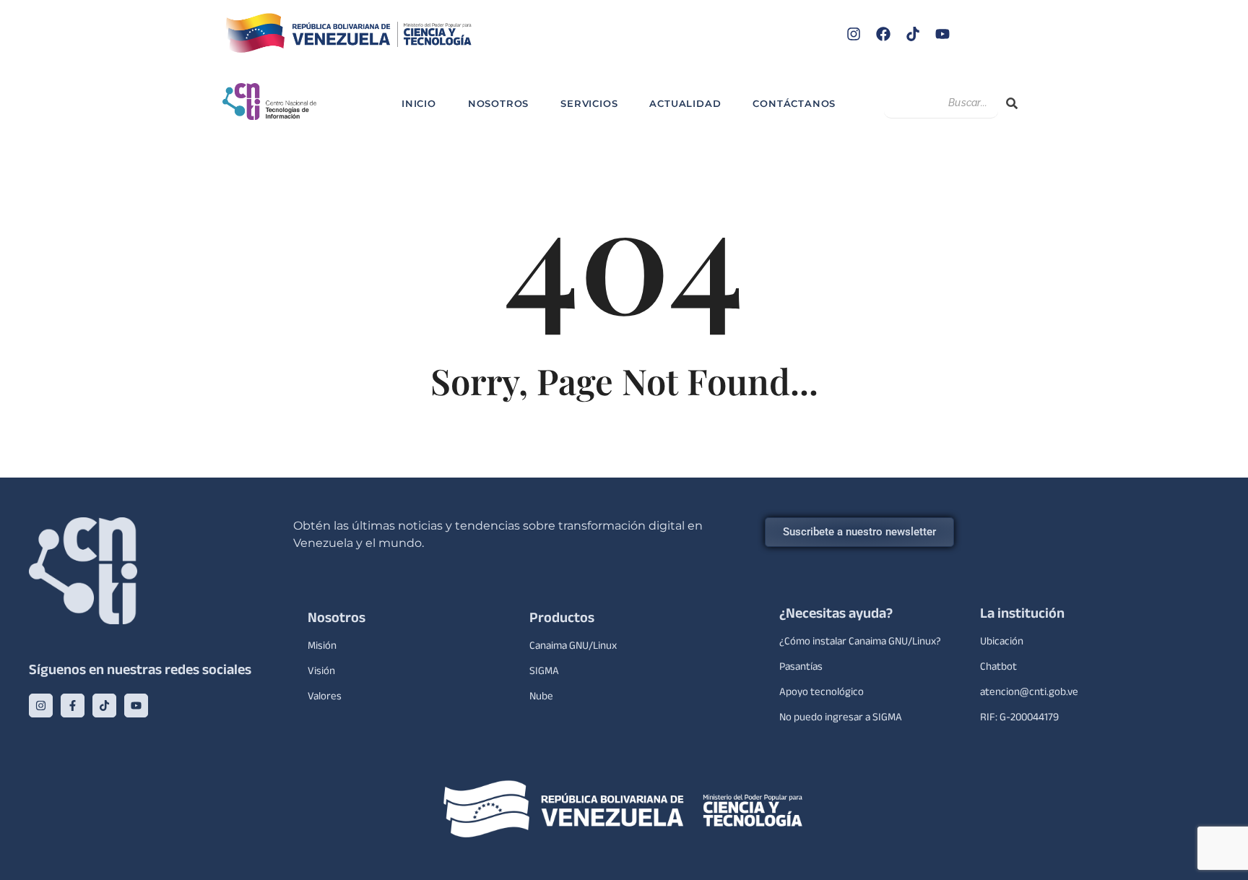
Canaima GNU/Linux (573, 647)
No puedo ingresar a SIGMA (840, 718)
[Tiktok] (912, 34)
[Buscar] (1012, 103)
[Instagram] (853, 34)
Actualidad (685, 103)
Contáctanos (794, 103)
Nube (541, 698)
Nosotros (498, 103)
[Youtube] (942, 34)
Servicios (589, 103)
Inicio (419, 103)
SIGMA (544, 672)
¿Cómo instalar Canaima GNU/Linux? (860, 643)
